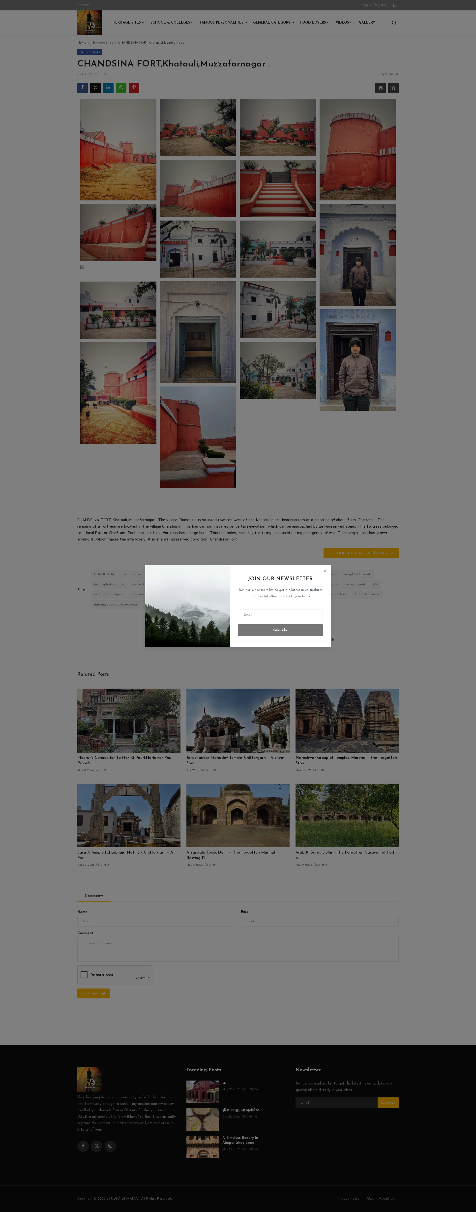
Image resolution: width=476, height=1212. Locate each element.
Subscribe (280, 630)
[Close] (325, 571)
